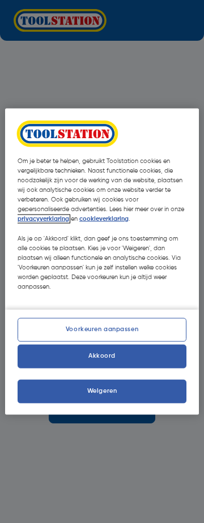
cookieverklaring (104, 219)
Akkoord (102, 355)
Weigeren (102, 391)
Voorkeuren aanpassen (102, 329)
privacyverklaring (43, 219)
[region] (102, 262)
